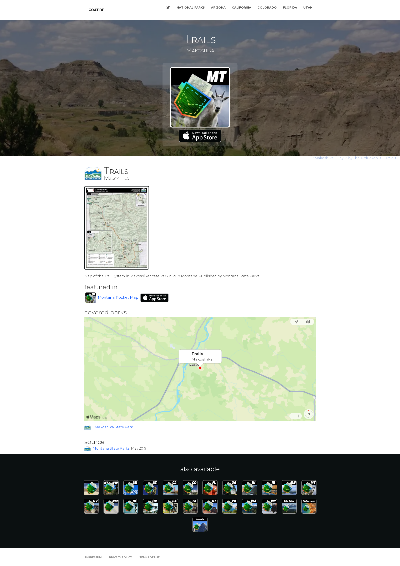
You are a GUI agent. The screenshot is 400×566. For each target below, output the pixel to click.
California (241, 7)
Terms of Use (149, 557)
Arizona (218, 7)
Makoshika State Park (114, 427)
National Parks (191, 7)
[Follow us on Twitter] (168, 7)
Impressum (93, 557)
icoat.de (96, 10)
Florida (290, 7)
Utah (307, 7)
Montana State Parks (111, 448)
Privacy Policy (120, 557)
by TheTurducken (346, 158)
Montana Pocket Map (118, 297)
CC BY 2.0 (388, 158)
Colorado (267, 7)
